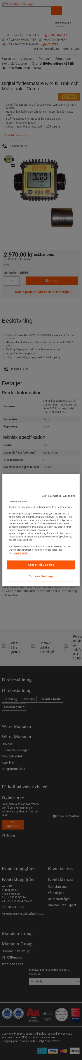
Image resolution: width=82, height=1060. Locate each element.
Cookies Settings (41, 576)
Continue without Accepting (59, 496)
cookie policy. (21, 553)
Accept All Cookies (41, 564)
